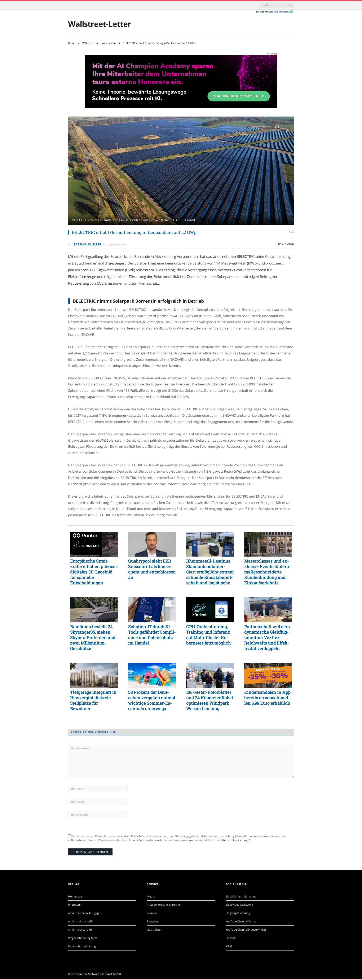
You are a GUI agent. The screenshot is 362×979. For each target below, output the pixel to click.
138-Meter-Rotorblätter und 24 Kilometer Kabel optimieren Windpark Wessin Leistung (209, 700)
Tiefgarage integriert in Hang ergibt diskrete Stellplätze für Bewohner (93, 700)
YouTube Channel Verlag (241, 921)
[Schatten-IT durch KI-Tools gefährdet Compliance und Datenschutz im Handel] (152, 609)
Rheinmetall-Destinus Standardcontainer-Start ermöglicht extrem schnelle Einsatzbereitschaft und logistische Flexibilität (210, 571)
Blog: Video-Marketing (239, 904)
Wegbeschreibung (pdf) (82, 938)
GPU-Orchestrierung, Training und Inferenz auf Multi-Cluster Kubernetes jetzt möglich (208, 635)
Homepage (75, 896)
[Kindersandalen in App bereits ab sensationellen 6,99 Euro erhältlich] (268, 675)
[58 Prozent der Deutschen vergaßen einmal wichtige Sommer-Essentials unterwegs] (152, 675)
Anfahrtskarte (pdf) (80, 929)
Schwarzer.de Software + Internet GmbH (96, 974)
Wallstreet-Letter (99, 23)
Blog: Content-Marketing (241, 896)
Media (151, 896)
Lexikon (152, 913)
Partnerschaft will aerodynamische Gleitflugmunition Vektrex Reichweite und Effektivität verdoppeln (267, 637)
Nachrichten (286, 243)
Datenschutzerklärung (233, 840)
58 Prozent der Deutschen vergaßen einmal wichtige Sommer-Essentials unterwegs (151, 700)
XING (229, 946)
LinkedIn (231, 938)
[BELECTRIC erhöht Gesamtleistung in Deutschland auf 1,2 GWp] (181, 171)
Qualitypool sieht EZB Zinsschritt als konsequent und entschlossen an (152, 569)
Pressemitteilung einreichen (164, 904)
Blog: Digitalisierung (238, 913)
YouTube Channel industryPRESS (246, 929)
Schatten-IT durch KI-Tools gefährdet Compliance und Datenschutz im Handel (152, 635)
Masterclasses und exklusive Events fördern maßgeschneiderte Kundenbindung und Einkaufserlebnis (266, 571)
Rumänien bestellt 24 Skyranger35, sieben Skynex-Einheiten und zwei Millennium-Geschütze (92, 637)
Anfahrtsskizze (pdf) (80, 921)
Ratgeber (152, 921)
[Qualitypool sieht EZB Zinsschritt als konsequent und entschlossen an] (152, 544)
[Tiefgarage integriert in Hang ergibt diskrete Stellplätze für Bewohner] (94, 675)
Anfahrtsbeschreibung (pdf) (85, 913)
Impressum (75, 904)
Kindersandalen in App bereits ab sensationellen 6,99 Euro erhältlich (267, 697)
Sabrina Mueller (87, 244)
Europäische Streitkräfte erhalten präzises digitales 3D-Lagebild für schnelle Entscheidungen (94, 571)
